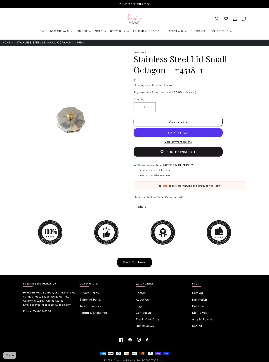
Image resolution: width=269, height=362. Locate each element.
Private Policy (89, 293)
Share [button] (142, 206)
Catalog (197, 293)
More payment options (178, 141)
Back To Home (134, 262)
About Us (142, 299)
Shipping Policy (91, 299)
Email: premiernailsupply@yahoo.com (47, 304)
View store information (153, 175)
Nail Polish (199, 299)
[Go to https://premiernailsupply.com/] (134, 18)
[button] (61, 31)
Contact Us (144, 312)
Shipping (139, 85)
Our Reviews (145, 326)
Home (6, 42)
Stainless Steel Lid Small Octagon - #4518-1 (50, 42)
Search (141, 293)
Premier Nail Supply (124, 360)
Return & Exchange (93, 312)
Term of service (91, 306)
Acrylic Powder (203, 319)
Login (140, 306)
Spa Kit (197, 326)
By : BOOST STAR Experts (151, 360)
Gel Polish (199, 306)
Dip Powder (200, 312)
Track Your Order (148, 319)
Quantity (139, 99)
